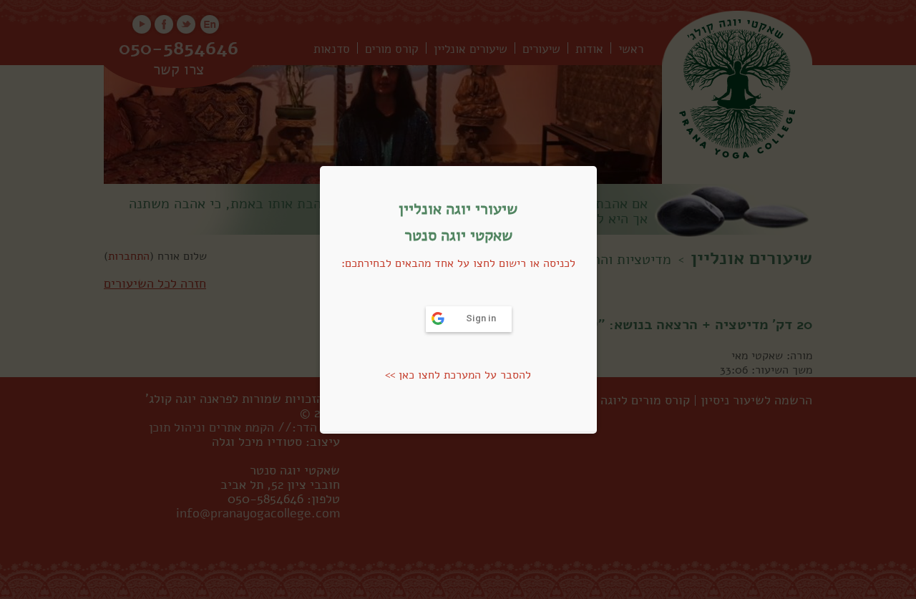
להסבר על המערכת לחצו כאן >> (458, 375)
